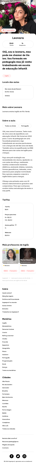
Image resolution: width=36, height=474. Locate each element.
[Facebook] (12, 456)
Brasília (5, 391)
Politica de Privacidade (10, 299)
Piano (4, 351)
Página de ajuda (8, 444)
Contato (5, 448)
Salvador (5, 388)
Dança (4, 367)
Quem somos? (7, 293)
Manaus (5, 400)
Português (6, 357)
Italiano (5, 354)
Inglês (4, 323)
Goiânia (5, 416)
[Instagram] (24, 456)
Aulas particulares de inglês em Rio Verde (14, 280)
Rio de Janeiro (7, 384)
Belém (4, 413)
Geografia (6, 348)
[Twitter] (18, 456)
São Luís (5, 425)
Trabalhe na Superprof (10, 312)
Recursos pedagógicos (10, 441)
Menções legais (7, 296)
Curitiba (5, 403)
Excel (4, 364)
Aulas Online (7, 305)
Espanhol (5, 345)
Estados (5, 309)
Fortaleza (6, 394)
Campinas (6, 422)
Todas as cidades (8, 429)
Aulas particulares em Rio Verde (20, 278)
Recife (4, 406)
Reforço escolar (8, 335)
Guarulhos (6, 419)
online (7, 95)
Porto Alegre (6, 410)
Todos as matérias (9, 370)
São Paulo (6, 381)
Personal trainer (8, 329)
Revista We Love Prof (9, 438)
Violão (4, 339)
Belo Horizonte (7, 397)
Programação (7, 361)
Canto (4, 332)
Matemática (6, 326)
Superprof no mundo (9, 302)
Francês (5, 342)
